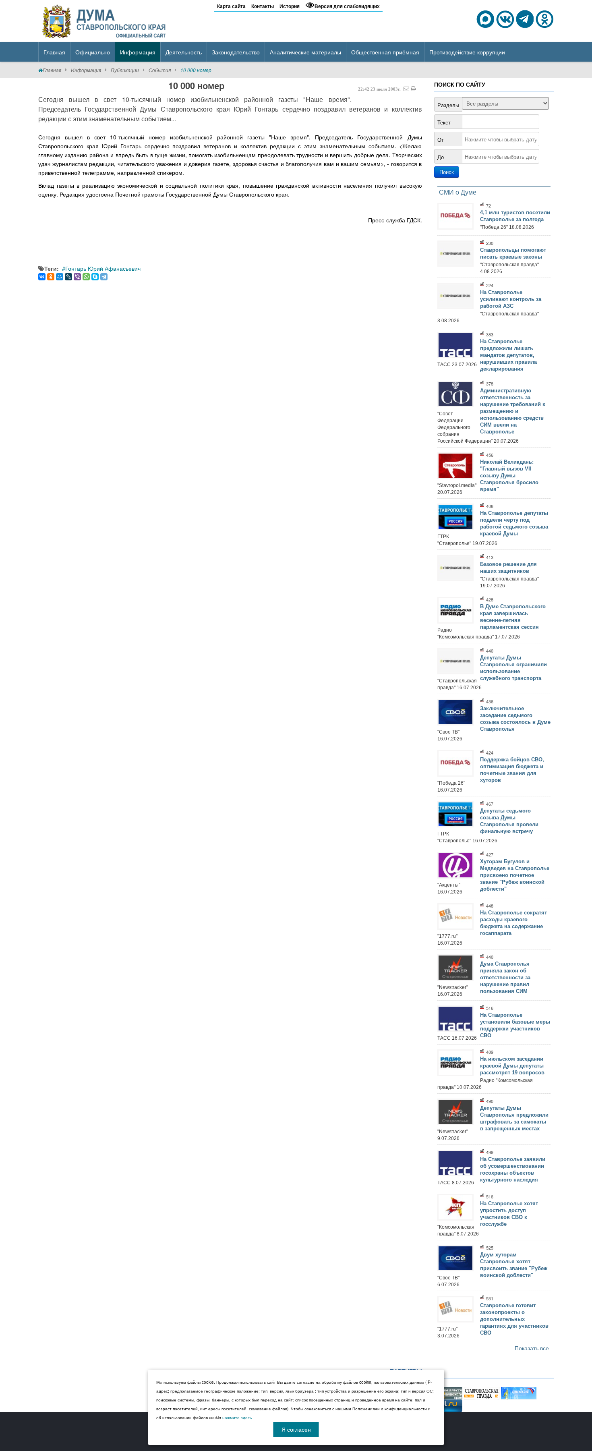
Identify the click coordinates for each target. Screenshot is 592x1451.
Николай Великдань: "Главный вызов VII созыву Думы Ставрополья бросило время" (509, 475)
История (289, 6)
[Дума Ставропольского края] (104, 20)
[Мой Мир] (59, 276)
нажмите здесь (237, 1417)
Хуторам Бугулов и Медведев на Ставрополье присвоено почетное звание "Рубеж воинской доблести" (514, 875)
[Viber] (77, 276)
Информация (86, 69)
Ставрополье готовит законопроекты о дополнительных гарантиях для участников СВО (514, 1319)
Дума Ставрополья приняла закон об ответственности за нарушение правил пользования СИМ (505, 977)
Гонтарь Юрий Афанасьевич (103, 268)
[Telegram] (104, 276)
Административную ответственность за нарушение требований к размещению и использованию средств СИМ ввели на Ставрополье (512, 411)
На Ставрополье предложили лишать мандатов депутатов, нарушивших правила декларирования (508, 355)
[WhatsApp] (86, 276)
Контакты (262, 6)
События (160, 69)
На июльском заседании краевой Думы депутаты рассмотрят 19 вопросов (512, 1066)
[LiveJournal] (68, 276)
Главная (52, 69)
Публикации (125, 69)
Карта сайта (231, 6)
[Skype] (95, 276)
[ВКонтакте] (42, 276)
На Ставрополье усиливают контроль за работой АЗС (510, 299)
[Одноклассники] (50, 276)
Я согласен (296, 1429)
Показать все (532, 1348)
